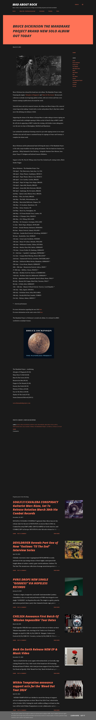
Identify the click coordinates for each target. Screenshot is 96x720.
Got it (83, 715)
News (57, 11)
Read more (57, 533)
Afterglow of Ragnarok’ (32, 95)
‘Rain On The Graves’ (48, 95)
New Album (75, 72)
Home (14, 11)
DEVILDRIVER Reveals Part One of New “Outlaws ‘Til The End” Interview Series (35, 546)
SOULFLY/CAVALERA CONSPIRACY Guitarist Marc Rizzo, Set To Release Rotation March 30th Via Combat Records (35, 507)
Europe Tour (75, 64)
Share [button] (74, 52)
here (40, 309)
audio (74, 60)
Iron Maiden (75, 66)
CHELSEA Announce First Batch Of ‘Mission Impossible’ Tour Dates (36, 618)
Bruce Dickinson (76, 62)
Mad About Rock (25, 4)
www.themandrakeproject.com (21, 403)
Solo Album (75, 76)
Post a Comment (21, 533)
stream (74, 78)
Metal (74, 70)
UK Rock (74, 84)
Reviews (50, 11)
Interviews (41, 11)
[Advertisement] (36, 478)
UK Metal (75, 82)
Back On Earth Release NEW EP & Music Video (35, 651)
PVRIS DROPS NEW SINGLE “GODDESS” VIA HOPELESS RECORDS (30, 583)
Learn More (75, 715)
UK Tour (74, 86)
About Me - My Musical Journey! (27, 11)
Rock (74, 74)
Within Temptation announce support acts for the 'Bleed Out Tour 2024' (34, 686)
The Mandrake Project (77, 80)
